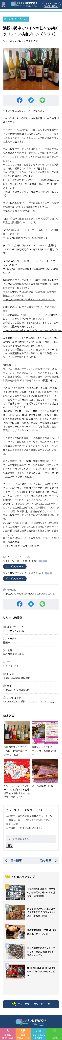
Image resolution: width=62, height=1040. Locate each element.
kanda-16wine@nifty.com (16, 677)
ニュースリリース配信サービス (34, 1004)
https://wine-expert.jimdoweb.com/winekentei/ (29, 299)
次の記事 (45, 860)
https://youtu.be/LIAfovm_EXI (19, 210)
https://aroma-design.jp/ (16, 689)
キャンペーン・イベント (16, 19)
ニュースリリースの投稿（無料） (51, 4)
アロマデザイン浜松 (27, 40)
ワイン (33, 701)
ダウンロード (17, 566)
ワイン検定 (48, 701)
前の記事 (16, 860)
